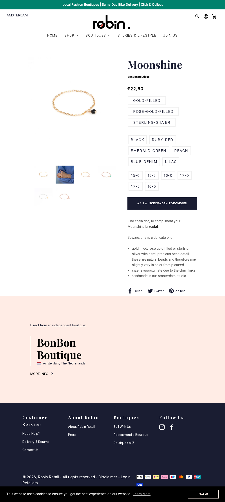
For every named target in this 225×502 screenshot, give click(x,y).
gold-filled (147, 100)
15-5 (152, 175)
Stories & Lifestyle (137, 35)
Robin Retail (48, 477)
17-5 (135, 186)
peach (181, 150)
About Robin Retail (81, 426)
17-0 (184, 175)
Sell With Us (122, 426)
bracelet (151, 226)
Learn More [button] (142, 494)
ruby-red (162, 140)
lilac (171, 161)
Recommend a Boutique (131, 435)
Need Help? (31, 433)
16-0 (168, 175)
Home (52, 35)
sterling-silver (151, 122)
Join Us (170, 35)
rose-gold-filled (153, 111)
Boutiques (96, 35)
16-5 (152, 186)
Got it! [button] (203, 494)
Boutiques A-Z (124, 443)
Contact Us (30, 450)
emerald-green (149, 150)
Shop (69, 35)
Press (72, 435)
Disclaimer (108, 477)
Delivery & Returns (35, 442)
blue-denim (144, 161)
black (137, 140)
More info (39, 374)
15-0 (135, 175)
